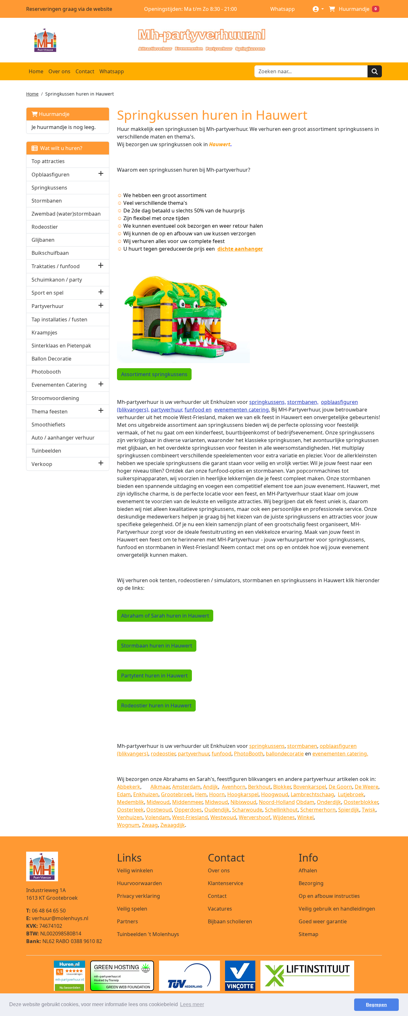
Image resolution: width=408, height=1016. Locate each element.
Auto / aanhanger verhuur (63, 437)
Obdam (305, 801)
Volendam (157, 817)
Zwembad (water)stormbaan (66, 213)
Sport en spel (47, 292)
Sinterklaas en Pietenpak (61, 345)
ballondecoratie (285, 753)
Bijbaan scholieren (230, 921)
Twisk (368, 809)
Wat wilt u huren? (60, 148)
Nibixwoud (243, 801)
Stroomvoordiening (55, 398)
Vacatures (220, 908)
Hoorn (217, 794)
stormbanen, (302, 401)
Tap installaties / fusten (59, 319)
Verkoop (42, 464)
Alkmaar (160, 786)
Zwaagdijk (172, 824)
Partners (127, 921)
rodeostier (163, 753)
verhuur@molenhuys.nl (57, 918)
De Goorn (340, 786)
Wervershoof (254, 817)
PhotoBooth (248, 753)
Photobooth (46, 371)
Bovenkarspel (309, 786)
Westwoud (223, 817)
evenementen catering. (242, 409)
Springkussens (49, 187)
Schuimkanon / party (57, 279)
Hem (201, 794)
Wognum (128, 824)
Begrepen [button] (376, 1004)
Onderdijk (329, 801)
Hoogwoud (274, 794)
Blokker (282, 786)
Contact (85, 71)
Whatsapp (282, 8)
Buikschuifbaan (50, 252)
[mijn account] (318, 8)
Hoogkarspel (243, 794)
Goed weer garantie (323, 921)
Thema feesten (50, 411)
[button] (101, 174)
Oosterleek (130, 809)
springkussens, (267, 401)
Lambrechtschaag (312, 794)
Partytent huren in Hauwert (154, 675)
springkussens (267, 745)
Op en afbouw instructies (329, 895)
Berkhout (259, 786)
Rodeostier (45, 226)
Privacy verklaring (138, 895)
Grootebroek (177, 794)
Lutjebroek (351, 794)
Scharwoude (247, 809)
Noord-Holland (277, 801)
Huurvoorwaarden (139, 883)
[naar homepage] (201, 40)
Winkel (305, 817)
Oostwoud (159, 809)
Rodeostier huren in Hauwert (156, 705)
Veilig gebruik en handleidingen (337, 908)
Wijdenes (284, 817)
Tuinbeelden (46, 450)
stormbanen (302, 745)
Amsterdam (186, 786)
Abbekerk (128, 786)
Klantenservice (225, 883)
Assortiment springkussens (154, 374)
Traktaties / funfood (56, 266)
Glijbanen (43, 239)
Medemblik (130, 801)
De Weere (366, 786)
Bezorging (311, 883)
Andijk (210, 786)
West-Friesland (190, 817)
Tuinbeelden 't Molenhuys (148, 934)
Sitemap (308, 934)
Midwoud (158, 801)
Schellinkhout (281, 809)
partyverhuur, (167, 409)
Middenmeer (187, 801)
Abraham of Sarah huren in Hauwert (165, 615)
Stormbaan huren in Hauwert (156, 645)
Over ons (59, 71)
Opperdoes (188, 809)
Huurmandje (53, 114)
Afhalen (308, 870)
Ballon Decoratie (51, 358)
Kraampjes (44, 332)
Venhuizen (129, 817)
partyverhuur (193, 753)
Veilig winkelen (135, 870)
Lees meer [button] (192, 1004)
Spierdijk (348, 809)
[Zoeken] (375, 71)
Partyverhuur (48, 306)
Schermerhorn (318, 809)
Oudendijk (216, 809)
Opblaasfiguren (50, 174)
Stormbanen (47, 200)
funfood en (198, 409)
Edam (124, 794)
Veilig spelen (132, 908)
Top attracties (48, 161)
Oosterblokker (361, 801)
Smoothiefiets (48, 424)
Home (36, 71)
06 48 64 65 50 (46, 910)
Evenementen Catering (59, 384)
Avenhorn (233, 786)
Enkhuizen (145, 794)
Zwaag (150, 824)
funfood (221, 753)
